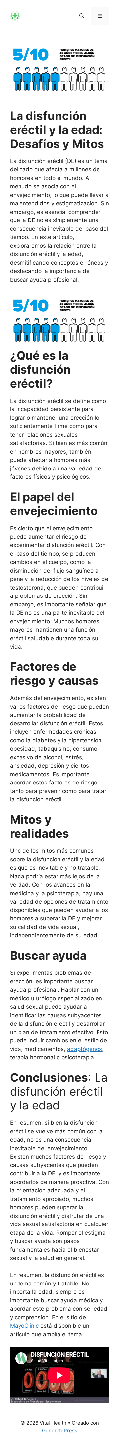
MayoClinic (24, 1325)
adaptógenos (84, 1049)
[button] (82, 16)
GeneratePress (59, 1430)
